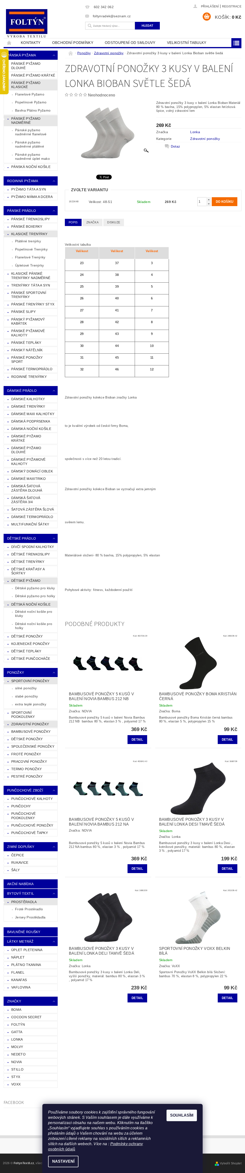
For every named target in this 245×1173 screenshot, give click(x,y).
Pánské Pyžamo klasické (25, 85)
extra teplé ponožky (30, 704)
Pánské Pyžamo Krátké (33, 75)
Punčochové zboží (25, 790)
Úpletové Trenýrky (29, 265)
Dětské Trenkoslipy (30, 554)
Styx (15, 1077)
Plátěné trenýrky (28, 241)
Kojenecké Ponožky (30, 644)
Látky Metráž (20, 941)
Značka (92, 222)
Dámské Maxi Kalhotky (32, 414)
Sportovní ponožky (30, 681)
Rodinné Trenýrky (29, 377)
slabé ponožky (26, 696)
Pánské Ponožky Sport (27, 360)
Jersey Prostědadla (30, 917)
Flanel (17, 972)
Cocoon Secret (26, 1017)
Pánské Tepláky (26, 343)
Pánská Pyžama (21, 55)
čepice (17, 855)
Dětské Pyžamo (25, 581)
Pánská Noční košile (30, 167)
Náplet (18, 957)
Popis (73, 222)
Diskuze (113, 222)
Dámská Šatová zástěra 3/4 (25, 500)
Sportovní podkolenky (23, 715)
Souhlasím (181, 1115)
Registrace (231, 6)
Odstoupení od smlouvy (130, 43)
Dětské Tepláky (26, 651)
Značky (14, 1001)
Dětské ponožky (27, 739)
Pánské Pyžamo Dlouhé (25, 66)
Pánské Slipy (23, 312)
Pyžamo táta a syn (28, 189)
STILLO (17, 1069)
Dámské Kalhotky (28, 399)
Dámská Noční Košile (31, 429)
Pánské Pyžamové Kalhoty (28, 333)
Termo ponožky (26, 769)
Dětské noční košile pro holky (33, 626)
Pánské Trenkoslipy (30, 219)
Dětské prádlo (21, 538)
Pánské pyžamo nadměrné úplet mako (32, 157)
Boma (16, 1010)
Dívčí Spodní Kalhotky (32, 547)
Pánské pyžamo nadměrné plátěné (29, 144)
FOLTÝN (18, 1024)
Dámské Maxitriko (28, 479)
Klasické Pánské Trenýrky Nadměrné (30, 276)
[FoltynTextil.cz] (43, 24)
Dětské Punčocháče (30, 659)
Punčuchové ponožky (32, 825)
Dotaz (175, 146)
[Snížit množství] (208, 204)
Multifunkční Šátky (30, 524)
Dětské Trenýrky (28, 562)
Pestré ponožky (27, 776)
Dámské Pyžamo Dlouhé (26, 450)
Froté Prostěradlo (29, 909)
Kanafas (19, 980)
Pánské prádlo (21, 211)
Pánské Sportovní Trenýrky (28, 295)
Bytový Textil (20, 893)
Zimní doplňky (20, 847)
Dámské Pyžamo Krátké (26, 438)
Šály (15, 870)
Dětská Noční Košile (30, 604)
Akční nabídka (20, 884)
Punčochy (21, 806)
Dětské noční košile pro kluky (33, 614)
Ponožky (15, 672)
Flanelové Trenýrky (30, 257)
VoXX (16, 1084)
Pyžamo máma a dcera (32, 197)
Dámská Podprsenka (30, 421)
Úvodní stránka (9, 42)
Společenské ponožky (32, 746)
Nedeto (18, 1054)
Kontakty (31, 43)
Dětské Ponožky (27, 636)
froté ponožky (26, 754)
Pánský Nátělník (27, 350)
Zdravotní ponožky (30, 724)
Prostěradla (24, 902)
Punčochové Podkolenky (23, 816)
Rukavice (19, 862)
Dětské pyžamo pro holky (35, 596)
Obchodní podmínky (72, 43)
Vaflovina (20, 987)
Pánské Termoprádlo (32, 369)
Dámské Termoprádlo (32, 517)
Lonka (17, 1039)
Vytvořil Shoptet (230, 1163)
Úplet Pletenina (27, 950)
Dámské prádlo (22, 391)
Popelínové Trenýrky (31, 249)
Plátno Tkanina (26, 965)
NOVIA (16, 1062)
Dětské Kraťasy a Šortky (28, 571)
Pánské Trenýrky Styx (32, 304)
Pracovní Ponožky (29, 761)
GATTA (16, 1032)
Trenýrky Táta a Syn (30, 285)
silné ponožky (26, 688)
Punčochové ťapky (29, 833)
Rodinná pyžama (22, 181)
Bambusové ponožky (30, 731)
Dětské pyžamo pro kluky (35, 588)
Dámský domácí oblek (32, 471)
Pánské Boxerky (26, 226)
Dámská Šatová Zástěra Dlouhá (26, 488)
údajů (69, 1149)
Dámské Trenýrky (28, 406)
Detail (137, 739)
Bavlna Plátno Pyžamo (32, 110)
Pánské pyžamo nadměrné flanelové (31, 132)
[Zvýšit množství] (208, 199)
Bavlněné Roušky (23, 932)
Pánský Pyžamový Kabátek (28, 321)
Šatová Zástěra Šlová (32, 509)
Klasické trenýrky (29, 234)
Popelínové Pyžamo (30, 102)
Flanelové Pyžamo (29, 94)
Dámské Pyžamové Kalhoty (28, 462)
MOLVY (17, 1047)
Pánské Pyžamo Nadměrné (25, 121)
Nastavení (63, 1161)
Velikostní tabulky (186, 43)
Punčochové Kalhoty (32, 799)
